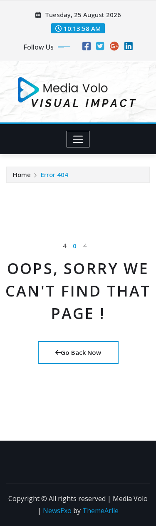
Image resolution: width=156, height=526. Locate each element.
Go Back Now (81, 352)
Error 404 (54, 174)
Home (22, 174)
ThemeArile (100, 510)
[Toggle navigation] (78, 139)
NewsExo (57, 510)
